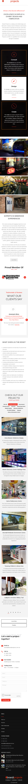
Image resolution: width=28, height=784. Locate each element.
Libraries (13, 406)
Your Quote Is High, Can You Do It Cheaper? (15, 760)
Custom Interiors (13, 404)
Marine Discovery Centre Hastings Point (14, 469)
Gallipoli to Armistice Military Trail (13, 597)
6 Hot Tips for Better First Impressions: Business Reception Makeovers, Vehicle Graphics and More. (16, 767)
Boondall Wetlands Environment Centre (14, 532)
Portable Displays (11, 410)
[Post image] (3, 756)
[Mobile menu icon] (26, 2)
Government (22, 404)
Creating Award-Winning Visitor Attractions (14, 755)
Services (3, 722)
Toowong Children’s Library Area (14, 566)
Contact (2, 731)
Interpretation (6, 406)
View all (5, 404)
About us (3, 719)
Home (2, 716)
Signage (19, 410)
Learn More (14, 259)
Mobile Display (8, 408)
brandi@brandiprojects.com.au (7, 743)
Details (14, 426)
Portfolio (14, 625)
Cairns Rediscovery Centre (14, 501)
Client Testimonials (5, 725)
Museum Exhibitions (18, 408)
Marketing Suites (21, 406)
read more (20, 322)
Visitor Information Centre (14, 412)
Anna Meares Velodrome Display (14, 438)
